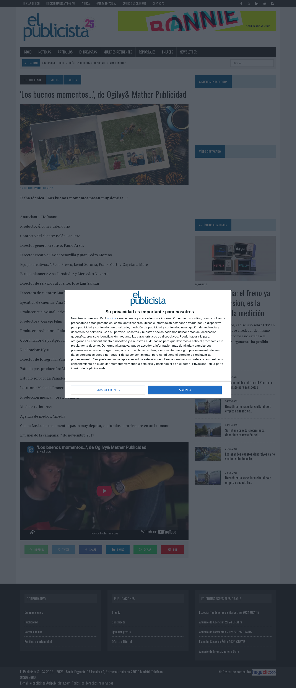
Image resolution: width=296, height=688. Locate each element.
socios (111, 318)
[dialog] (148, 344)
